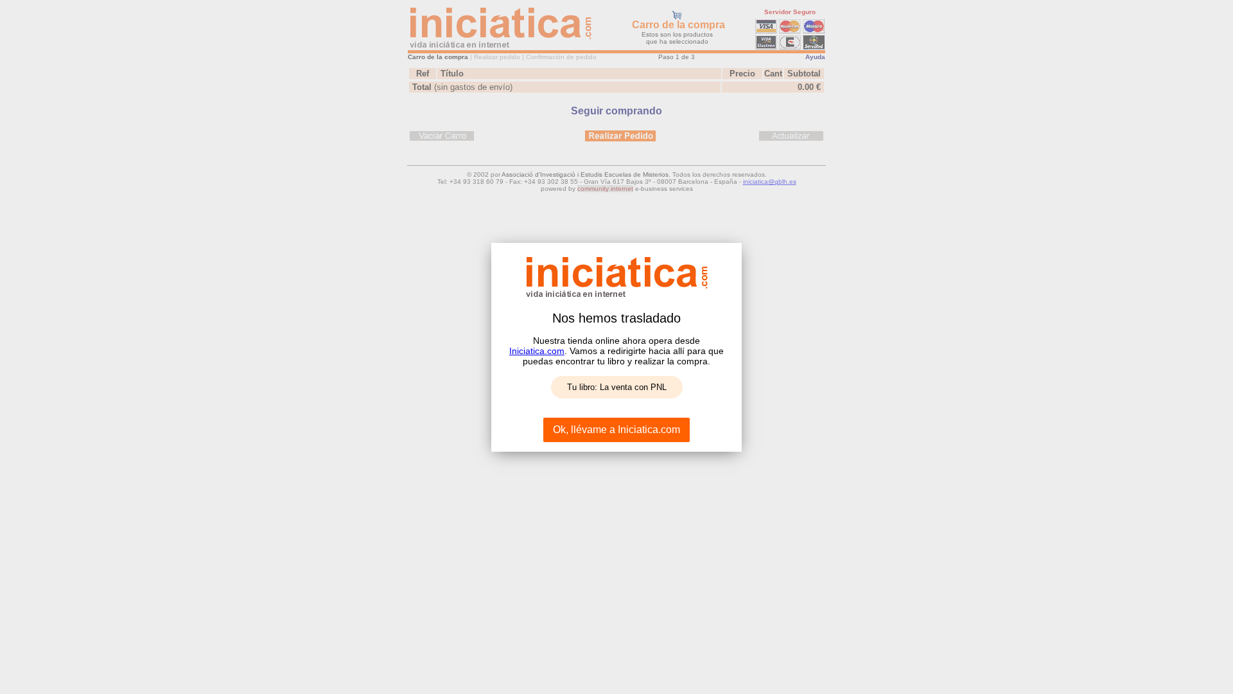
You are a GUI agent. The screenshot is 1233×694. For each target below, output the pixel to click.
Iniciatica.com (536, 351)
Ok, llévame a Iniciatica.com (616, 429)
